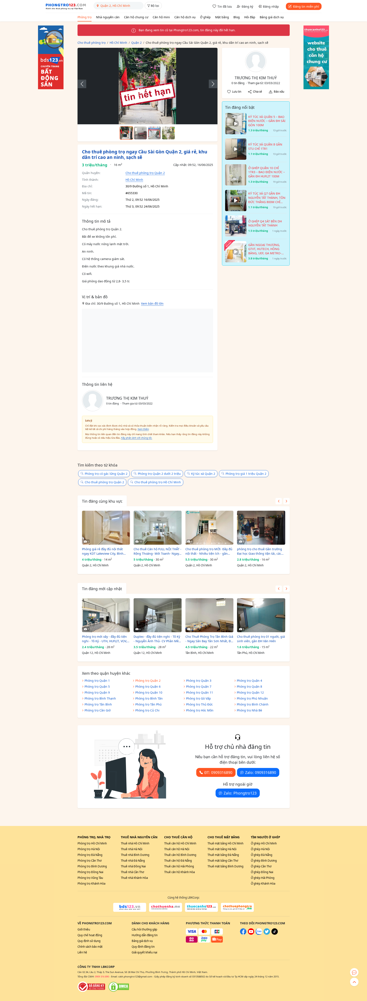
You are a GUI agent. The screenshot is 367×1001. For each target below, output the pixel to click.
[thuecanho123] (201, 907)
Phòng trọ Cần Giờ (98, 710)
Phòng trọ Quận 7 (198, 686)
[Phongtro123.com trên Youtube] (251, 934)
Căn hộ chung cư (136, 17)
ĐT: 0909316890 (218, 772)
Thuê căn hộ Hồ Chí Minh (180, 843)
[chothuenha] (165, 907)
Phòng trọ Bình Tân (149, 698)
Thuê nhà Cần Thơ (132, 872)
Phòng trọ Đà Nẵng (90, 855)
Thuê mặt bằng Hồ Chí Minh (225, 843)
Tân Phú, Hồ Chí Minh (250, 653)
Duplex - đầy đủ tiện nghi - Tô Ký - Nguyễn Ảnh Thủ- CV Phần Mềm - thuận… (157, 639)
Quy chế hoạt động (90, 935)
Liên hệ (82, 952)
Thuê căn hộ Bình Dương (180, 855)
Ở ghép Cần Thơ (261, 866)
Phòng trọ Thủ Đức (199, 704)
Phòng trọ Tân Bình (98, 704)
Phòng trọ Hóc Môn (199, 710)
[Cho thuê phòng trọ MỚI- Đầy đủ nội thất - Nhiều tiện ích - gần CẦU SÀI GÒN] (209, 528)
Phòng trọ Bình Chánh (252, 704)
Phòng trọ (85, 17)
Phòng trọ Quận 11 (199, 692)
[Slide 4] (168, 133)
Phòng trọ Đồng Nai (90, 872)
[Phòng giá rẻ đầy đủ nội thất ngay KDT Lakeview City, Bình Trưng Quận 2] (106, 528)
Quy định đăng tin (143, 947)
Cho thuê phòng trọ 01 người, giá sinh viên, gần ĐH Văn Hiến (261, 639)
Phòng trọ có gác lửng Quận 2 (106, 474)
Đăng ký (247, 6)
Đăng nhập (271, 6)
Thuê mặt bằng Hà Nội (221, 849)
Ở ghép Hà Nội (260, 849)
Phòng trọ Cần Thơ (90, 860)
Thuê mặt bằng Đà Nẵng (223, 855)
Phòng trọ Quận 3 (198, 681)
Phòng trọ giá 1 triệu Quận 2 (246, 474)
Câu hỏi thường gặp (144, 929)
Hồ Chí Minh (134, 180)
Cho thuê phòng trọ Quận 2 (145, 173)
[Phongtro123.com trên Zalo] (259, 934)
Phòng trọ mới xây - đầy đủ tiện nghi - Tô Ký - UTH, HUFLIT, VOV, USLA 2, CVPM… (104, 639)
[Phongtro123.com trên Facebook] (243, 934)
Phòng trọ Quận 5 (97, 686)
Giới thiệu (84, 929)
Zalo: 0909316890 (260, 772)
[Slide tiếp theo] (211, 84)
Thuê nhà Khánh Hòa (134, 878)
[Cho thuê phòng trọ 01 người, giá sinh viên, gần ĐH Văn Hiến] (261, 615)
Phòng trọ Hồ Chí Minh (92, 843)
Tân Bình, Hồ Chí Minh (199, 653)
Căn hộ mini (161, 17)
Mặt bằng (222, 17)
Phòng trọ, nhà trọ (94, 837)
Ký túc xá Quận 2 (203, 474)
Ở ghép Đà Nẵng (261, 855)
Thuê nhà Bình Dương (135, 855)
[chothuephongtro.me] (237, 907)
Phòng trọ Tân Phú (148, 704)
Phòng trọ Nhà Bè (249, 710)
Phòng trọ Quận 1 (97, 681)
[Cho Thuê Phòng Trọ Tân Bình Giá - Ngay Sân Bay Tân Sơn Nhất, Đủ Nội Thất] (209, 615)
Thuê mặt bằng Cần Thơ (222, 860)
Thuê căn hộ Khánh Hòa (179, 872)
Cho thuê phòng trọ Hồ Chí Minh (157, 482)
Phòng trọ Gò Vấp (198, 698)
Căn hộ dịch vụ (185, 17)
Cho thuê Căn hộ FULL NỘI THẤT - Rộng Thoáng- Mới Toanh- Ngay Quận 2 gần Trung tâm (157, 551)
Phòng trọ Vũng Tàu (90, 878)
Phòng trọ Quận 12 (250, 692)
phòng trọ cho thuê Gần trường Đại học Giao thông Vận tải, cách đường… (260, 551)
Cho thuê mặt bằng (223, 837)
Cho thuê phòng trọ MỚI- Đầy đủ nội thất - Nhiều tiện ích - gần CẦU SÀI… (208, 551)
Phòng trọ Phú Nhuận (252, 698)
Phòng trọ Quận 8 (249, 686)
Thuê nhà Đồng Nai (133, 866)
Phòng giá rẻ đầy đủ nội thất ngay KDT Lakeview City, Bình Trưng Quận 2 (102, 551)
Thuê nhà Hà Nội (131, 849)
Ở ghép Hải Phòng (262, 878)
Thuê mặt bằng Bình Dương (225, 866)
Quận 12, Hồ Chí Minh (96, 653)
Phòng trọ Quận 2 (148, 681)
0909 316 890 (102, 976)
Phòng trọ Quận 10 (148, 692)
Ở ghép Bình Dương (264, 860)
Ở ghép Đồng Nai (262, 872)
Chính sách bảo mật (90, 947)
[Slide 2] (140, 133)
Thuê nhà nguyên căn (139, 837)
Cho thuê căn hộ (178, 837)
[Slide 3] (154, 133)
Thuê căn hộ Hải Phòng (179, 866)
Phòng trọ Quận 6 (148, 686)
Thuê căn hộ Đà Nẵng (178, 860)
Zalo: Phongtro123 (240, 793)
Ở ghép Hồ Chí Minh (264, 843)
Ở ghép (205, 17)
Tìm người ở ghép (265, 837)
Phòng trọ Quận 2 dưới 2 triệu (159, 474)
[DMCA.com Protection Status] (118, 986)
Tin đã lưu (224, 6)
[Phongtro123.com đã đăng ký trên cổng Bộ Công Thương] (91, 986)
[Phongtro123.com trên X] (267, 934)
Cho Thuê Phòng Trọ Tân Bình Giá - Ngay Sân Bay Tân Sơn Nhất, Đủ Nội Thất (209, 639)
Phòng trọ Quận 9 (97, 692)
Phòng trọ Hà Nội (89, 849)
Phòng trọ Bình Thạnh (100, 698)
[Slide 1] (126, 133)
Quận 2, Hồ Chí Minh (95, 565)
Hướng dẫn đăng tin (145, 935)
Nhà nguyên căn (108, 17)
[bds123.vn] (129, 907)
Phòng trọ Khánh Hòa (91, 883)
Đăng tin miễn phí (306, 6)
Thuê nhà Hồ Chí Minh (135, 843)
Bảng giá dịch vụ (272, 17)
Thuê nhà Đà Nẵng (133, 860)
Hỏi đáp (249, 17)
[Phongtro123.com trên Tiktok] (274, 934)
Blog (236, 17)
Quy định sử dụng (89, 941)
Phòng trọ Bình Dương (92, 866)
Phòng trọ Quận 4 (249, 681)
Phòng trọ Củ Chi (147, 710)
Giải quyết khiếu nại (144, 952)
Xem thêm (143, 429)
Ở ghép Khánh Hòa (263, 883)
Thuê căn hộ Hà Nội (176, 849)
